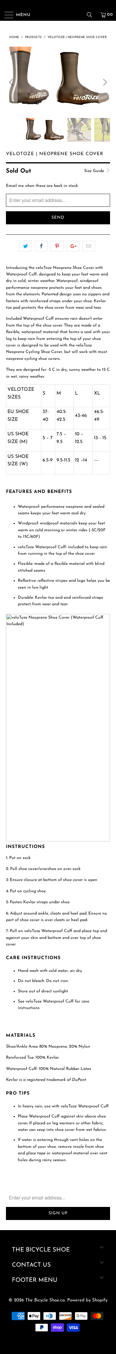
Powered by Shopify (87, 1300)
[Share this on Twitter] (25, 246)
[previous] (12, 82)
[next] (104, 82)
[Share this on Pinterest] (57, 246)
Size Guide (94, 171)
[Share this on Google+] (73, 246)
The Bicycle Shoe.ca (45, 1300)
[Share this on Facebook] (41, 246)
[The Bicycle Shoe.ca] (58, 15)
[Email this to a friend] (88, 246)
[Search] (91, 15)
